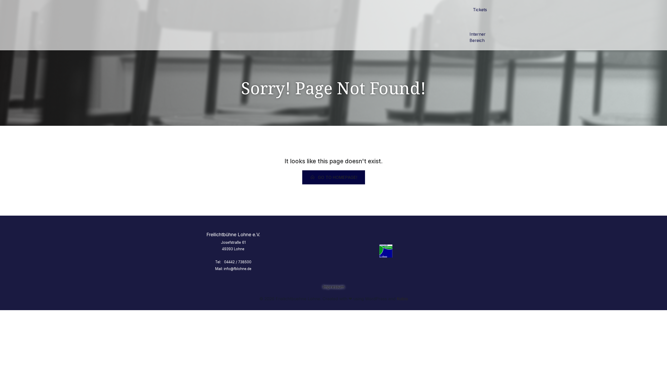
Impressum (333, 286)
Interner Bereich (478, 37)
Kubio (402, 298)
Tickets (480, 9)
